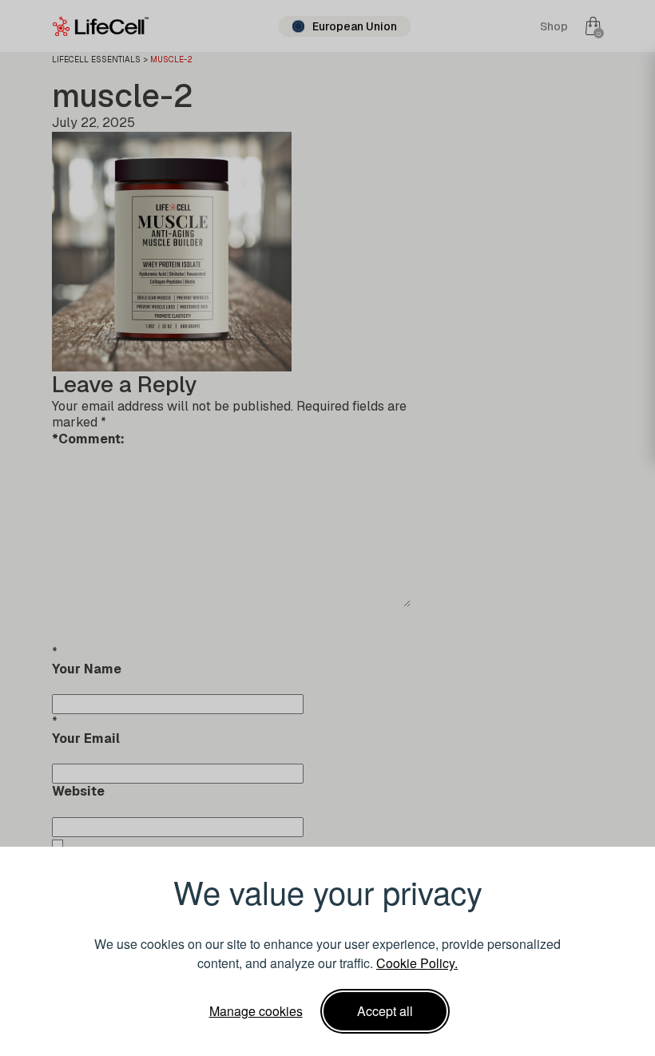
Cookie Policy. (417, 963)
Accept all (385, 1011)
